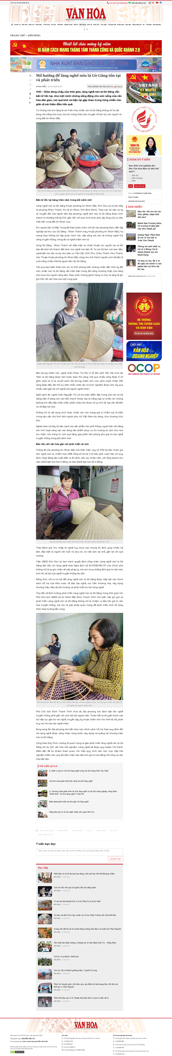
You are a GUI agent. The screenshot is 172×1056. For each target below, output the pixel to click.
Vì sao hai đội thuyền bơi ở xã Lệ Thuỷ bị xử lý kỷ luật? (77, 901)
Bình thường (137, 178)
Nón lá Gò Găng (46, 831)
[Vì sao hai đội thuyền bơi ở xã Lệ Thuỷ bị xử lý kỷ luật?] (45, 905)
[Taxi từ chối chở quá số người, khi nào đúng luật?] (45, 891)
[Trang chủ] (12, 24)
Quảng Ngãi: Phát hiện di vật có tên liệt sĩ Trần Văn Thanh (149, 237)
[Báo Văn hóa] (86, 13)
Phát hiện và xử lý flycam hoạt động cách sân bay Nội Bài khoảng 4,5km (84, 873)
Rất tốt (135, 175)
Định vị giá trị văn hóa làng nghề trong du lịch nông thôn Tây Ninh (79, 770)
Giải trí (76, 24)
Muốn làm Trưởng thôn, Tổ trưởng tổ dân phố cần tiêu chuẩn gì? (150, 226)
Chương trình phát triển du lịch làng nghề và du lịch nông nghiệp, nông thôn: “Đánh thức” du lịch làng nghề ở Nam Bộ (83, 792)
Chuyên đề (112, 24)
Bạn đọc (128, 24)
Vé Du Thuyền (133, 197)
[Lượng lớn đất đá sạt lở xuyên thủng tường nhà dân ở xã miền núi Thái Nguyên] (45, 933)
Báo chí (31, 24)
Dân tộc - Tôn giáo (100, 24)
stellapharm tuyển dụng (142, 193)
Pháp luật (120, 24)
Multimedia (157, 24)
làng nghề (101, 831)
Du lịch (53, 24)
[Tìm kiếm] (84, 30)
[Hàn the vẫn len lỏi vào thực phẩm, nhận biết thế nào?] (131, 213)
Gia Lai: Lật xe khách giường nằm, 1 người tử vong (75, 970)
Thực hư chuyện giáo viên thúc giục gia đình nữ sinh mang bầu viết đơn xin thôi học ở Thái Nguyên (86, 985)
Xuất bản (38, 24)
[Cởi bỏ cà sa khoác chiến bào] (45, 960)
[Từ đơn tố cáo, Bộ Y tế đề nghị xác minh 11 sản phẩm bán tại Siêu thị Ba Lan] (131, 262)
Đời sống (83, 24)
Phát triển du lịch (46, 835)
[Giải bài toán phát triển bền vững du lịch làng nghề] (42, 783)
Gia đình (60, 24)
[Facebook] (30, 75)
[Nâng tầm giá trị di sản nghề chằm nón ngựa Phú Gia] (42, 814)
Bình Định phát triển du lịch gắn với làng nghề (69, 801)
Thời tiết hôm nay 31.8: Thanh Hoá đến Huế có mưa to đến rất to (81, 997)
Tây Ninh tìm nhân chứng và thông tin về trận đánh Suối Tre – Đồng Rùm (85, 942)
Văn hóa (24, 24)
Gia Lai (89, 831)
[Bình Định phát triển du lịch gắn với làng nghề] (42, 803)
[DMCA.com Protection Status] (17, 1052)
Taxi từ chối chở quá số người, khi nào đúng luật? (75, 887)
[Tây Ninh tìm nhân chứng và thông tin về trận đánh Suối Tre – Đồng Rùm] (45, 946)
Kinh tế (89, 24)
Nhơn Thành (63, 831)
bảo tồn (113, 831)
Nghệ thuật (68, 24)
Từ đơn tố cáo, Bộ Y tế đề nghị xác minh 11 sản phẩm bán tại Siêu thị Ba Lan (150, 265)
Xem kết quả (139, 186)
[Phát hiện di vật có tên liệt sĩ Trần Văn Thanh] (131, 236)
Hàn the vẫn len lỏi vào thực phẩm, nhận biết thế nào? (149, 214)
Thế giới (149, 24)
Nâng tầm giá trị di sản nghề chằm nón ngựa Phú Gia (71, 811)
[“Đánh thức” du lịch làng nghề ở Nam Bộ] (42, 793)
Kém (134, 180)
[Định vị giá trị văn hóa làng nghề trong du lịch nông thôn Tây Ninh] (42, 772)
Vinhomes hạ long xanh (136, 201)
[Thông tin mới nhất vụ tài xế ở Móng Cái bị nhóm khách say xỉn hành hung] (131, 248)
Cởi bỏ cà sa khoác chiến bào (66, 956)
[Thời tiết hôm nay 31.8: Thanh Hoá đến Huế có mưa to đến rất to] (45, 1002)
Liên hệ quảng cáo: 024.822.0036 (74, 1050)
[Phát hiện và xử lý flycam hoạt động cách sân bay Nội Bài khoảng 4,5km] (45, 877)
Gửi (130, 186)
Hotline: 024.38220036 (118, 3)
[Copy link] (30, 89)
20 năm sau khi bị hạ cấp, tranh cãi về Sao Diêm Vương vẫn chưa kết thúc (85, 915)
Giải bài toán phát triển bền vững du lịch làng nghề (71, 780)
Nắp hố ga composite (135, 276)
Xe (144, 24)
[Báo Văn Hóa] (86, 1024)
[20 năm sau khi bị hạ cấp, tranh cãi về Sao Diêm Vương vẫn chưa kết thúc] (45, 919)
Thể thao (46, 24)
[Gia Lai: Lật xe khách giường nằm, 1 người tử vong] (45, 974)
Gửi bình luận (115, 859)
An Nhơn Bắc (77, 831)
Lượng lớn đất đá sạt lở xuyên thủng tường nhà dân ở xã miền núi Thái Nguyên (87, 928)
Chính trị (17, 24)
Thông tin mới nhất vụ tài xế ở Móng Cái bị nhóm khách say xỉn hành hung (149, 250)
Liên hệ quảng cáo (138, 3)
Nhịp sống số (136, 24)
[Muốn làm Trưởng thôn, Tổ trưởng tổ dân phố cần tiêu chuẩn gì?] (131, 225)
